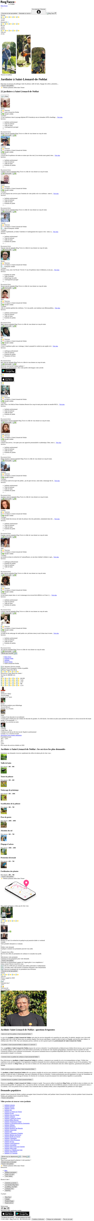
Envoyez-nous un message (8, 1162)
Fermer (24, 1156)
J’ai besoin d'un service (7, 1217)
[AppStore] (8, 379)
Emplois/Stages (9, 1201)
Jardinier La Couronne (10, 1153)
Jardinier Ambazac (9, 1116)
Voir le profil (7, 135)
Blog (5, 1170)
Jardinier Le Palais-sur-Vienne (13, 1111)
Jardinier (6, 660)
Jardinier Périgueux (10, 1126)
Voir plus (59, 117)
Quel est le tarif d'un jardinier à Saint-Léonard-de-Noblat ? (16, 1034)
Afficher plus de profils (7, 653)
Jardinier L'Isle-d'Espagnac (12, 1140)
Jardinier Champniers (10, 1138)
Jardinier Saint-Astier (10, 1148)
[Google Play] (8, 371)
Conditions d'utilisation (38, 1219)
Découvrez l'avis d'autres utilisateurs (11, 735)
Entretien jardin (8, 658)
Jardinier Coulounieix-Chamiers (13, 1133)
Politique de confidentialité (54, 1219)
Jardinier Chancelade (10, 1130)
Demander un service (24, 13)
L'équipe (7, 1199)
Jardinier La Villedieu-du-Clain (13, 1150)
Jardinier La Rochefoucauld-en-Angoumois (17, 1123)
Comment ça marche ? (11, 1182)
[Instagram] (8, 1208)
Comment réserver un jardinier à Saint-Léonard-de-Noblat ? (17, 1079)
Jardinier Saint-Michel (10, 1151)
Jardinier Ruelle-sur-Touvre (12, 1136)
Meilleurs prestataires (11, 1172)
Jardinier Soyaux (9, 1141)
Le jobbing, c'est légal (11, 1186)
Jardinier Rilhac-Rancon (11, 1120)
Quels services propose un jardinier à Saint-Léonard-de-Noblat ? (18, 1069)
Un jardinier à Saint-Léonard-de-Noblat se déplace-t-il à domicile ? (18, 1044)
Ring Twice (7, 657)
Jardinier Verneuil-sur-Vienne (12, 1121)
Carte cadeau (8, 1176)
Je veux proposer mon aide (23, 1217)
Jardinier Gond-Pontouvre (11, 1143)
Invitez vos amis (9, 1174)
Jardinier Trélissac (9, 1125)
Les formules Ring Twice (11, 1184)
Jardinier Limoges (9, 1105)
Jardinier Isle (8, 1110)
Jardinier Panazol (9, 1106)
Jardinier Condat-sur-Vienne (12, 1118)
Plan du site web (67, 1219)
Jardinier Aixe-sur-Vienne (11, 1115)
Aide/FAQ (7, 1190)
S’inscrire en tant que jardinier (9, 13)
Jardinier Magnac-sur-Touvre (12, 1135)
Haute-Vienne (8, 662)
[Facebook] (2, 1208)
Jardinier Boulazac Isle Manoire (13, 1128)
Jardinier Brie (8, 1131)
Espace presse (9, 1203)
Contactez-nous (9, 1188)
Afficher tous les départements (9, 1156)
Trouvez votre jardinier (7, 85)
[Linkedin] (5, 1208)
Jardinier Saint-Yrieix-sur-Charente (14, 1146)
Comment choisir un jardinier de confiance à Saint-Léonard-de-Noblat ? (20, 1057)
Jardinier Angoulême (10, 1145)
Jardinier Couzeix (9, 1108)
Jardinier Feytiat (9, 1113)
